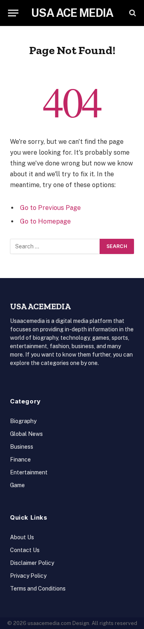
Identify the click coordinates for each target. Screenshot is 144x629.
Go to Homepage (45, 221)
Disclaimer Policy (32, 563)
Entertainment (29, 472)
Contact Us (25, 550)
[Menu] (13, 13)
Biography (23, 421)
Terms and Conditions (38, 588)
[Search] (132, 13)
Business (21, 447)
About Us (22, 537)
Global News (26, 434)
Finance (20, 459)
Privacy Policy (28, 576)
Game (17, 485)
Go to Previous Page (50, 208)
